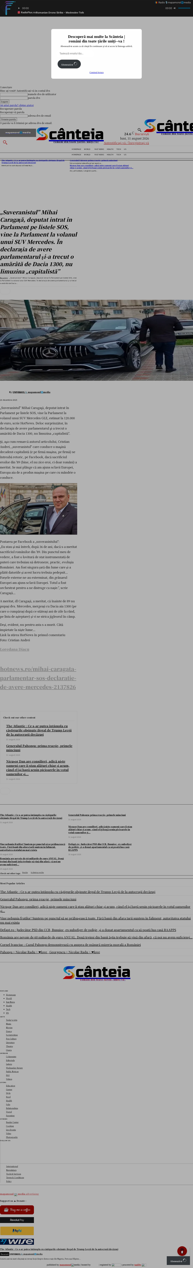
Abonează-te (67, 64)
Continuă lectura (97, 72)
